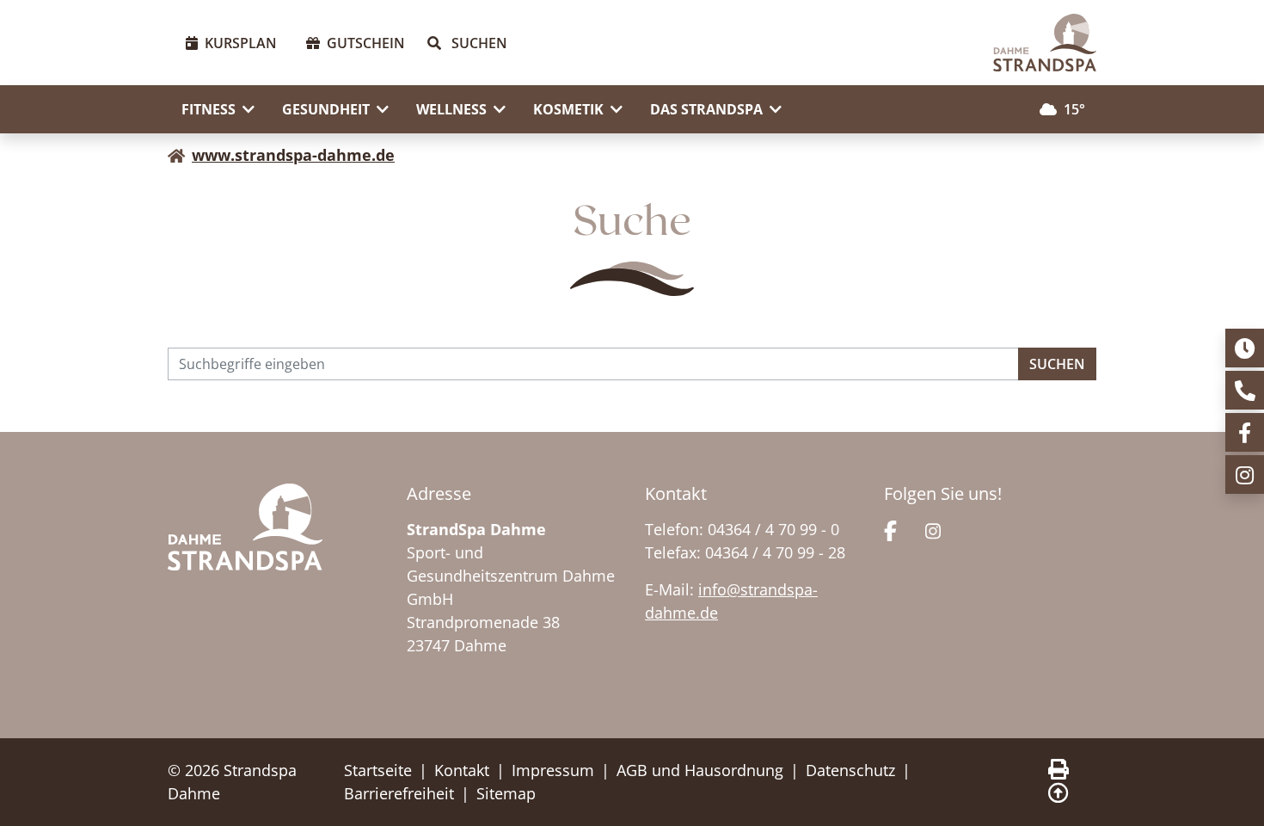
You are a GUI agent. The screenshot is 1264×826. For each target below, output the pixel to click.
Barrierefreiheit (399, 793)
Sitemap (506, 793)
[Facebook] (890, 529)
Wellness (451, 109)
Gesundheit (326, 109)
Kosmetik (568, 109)
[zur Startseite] (1044, 42)
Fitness (208, 109)
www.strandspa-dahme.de (293, 155)
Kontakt (461, 770)
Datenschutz (850, 770)
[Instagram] (933, 529)
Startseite (378, 770)
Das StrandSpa (706, 109)
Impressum (553, 770)
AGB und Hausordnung (700, 770)
